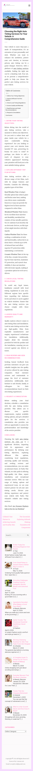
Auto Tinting (12, 23)
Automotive (12, 22)
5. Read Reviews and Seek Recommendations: (13, 109)
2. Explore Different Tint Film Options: (14, 99)
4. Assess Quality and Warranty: (14, 105)
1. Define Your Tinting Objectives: (15, 96)
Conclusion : (9, 115)
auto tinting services (20, 68)
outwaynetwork (24, 21)
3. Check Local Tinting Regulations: (16, 103)
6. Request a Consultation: (13, 112)
